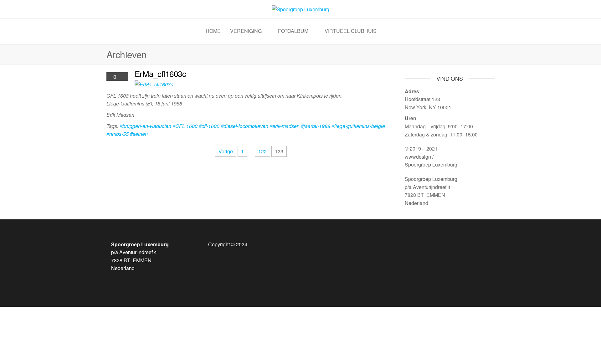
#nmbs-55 (117, 133)
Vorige (225, 151)
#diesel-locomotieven (244, 126)
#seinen (139, 133)
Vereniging (246, 30)
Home (213, 30)
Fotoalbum (293, 30)
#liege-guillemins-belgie (358, 126)
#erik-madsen (285, 126)
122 (262, 151)
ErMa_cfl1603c (160, 73)
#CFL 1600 (185, 126)
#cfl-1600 (209, 126)
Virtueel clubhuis (351, 30)
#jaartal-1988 (315, 126)
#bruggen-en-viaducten (145, 126)
